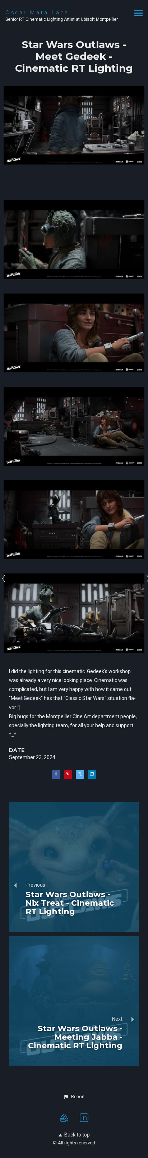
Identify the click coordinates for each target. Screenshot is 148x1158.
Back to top (77, 1135)
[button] (74, 1097)
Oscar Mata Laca (37, 12)
